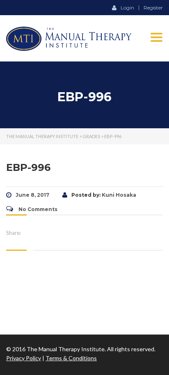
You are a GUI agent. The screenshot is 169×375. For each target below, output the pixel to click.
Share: (13, 233)
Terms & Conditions (71, 358)
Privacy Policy (23, 358)
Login (127, 7)
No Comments (37, 209)
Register (153, 7)
